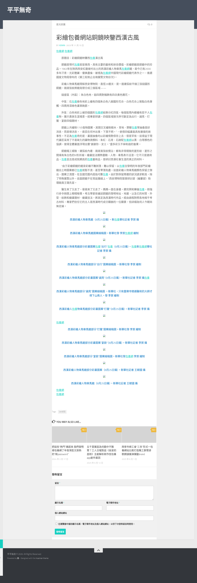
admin (62, 45)
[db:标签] (62, 412)
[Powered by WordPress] (18, 558)
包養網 (60, 51)
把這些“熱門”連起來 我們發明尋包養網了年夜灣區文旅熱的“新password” (68, 450)
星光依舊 (60, 24)
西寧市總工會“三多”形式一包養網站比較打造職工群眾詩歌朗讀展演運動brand (137, 450)
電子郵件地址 (113, 503)
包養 (92, 58)
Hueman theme (42, 558)
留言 (57, 483)
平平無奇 (19, 10)
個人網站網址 (61, 513)
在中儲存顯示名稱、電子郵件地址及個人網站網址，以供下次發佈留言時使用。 (96, 524)
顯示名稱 (59, 503)
